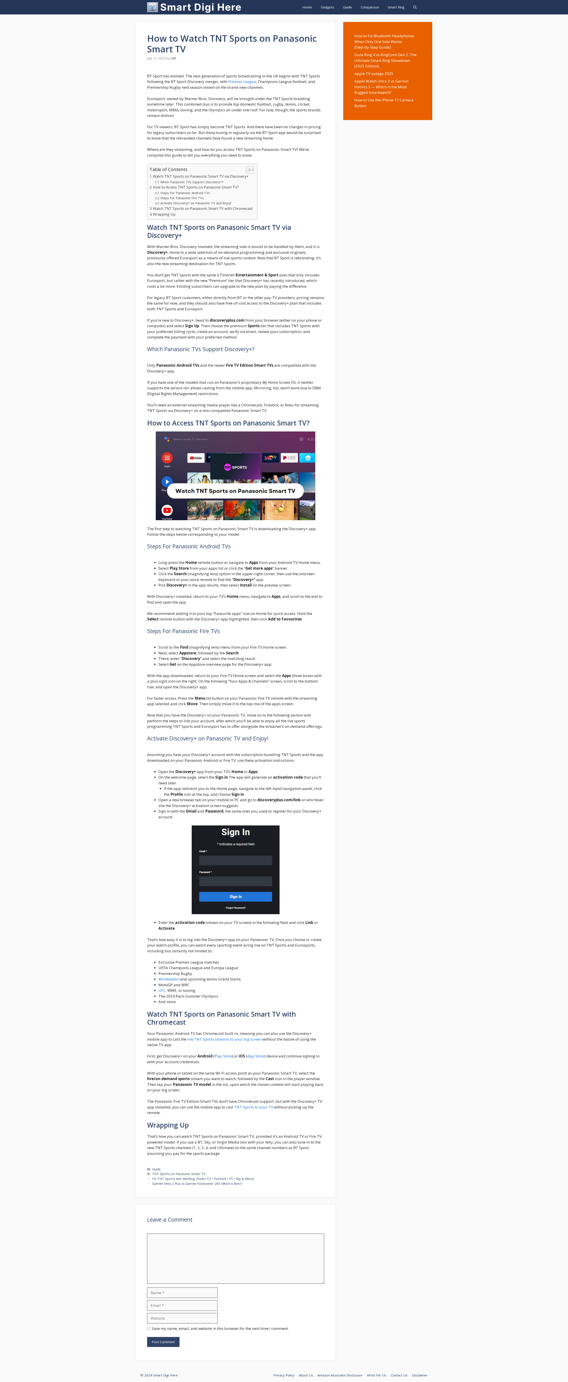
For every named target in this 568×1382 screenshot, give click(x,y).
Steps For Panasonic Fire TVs (182, 198)
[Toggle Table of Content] (248, 170)
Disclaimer (420, 1375)
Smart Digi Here (201, 7)
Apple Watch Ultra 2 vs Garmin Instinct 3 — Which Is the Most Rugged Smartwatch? (381, 87)
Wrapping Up (164, 214)
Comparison (370, 7)
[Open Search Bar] (415, 7)
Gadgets (327, 7)
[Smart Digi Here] (152, 7)
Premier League (242, 81)
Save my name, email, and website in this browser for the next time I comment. (220, 1328)
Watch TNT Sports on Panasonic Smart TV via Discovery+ (200, 176)
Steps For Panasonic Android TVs (185, 193)
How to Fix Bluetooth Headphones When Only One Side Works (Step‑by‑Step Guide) (384, 41)
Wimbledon (168, 979)
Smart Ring (396, 7)
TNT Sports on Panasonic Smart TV (178, 1174)
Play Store (223, 1056)
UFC (162, 990)
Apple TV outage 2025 (373, 73)
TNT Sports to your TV (253, 1107)
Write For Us (376, 1375)
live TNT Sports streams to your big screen (224, 1039)
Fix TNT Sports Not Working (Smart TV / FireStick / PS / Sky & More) (203, 1179)
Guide (347, 7)
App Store (255, 1056)
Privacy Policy (284, 1375)
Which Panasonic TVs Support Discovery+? (191, 182)
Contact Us (399, 1375)
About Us (306, 1375)
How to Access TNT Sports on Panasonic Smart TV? (196, 187)
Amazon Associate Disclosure (340, 1375)
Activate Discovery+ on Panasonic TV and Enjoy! (195, 203)
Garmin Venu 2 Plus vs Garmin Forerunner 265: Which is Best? (197, 1183)
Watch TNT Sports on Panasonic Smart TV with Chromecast (203, 208)
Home (307, 7)
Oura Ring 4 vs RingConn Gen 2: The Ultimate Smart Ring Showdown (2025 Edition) (385, 60)
